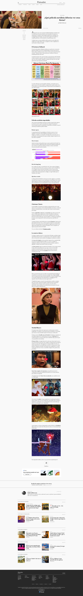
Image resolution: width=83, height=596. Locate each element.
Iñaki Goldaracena (63, 22)
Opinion (27, 557)
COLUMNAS (47, 577)
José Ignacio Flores (28, 561)
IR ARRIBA (63, 573)
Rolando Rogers (28, 509)
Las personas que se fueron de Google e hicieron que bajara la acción (57, 519)
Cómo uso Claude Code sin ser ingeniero (33, 559)
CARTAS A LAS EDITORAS (47, 578)
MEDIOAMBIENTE (27, 577)
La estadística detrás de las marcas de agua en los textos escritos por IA (33, 519)
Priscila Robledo (52, 508)
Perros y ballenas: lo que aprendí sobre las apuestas (56, 559)
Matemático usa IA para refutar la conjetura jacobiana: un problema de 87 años (33, 534)
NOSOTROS (54, 580)
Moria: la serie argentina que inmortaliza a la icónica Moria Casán (33, 547)
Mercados (51, 504)
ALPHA (18, 579)
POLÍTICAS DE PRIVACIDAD (54, 582)
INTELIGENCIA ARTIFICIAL (33, 578)
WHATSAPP (24, 36)
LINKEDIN (24, 39)
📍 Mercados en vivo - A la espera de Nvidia (56, 506)
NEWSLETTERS (54, 579)
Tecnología (25, 4)
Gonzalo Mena (28, 521)
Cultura (33, 4)
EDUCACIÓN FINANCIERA (19, 577)
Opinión (37, 4)
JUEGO (41, 4)
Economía (20, 4)
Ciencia (29, 4)
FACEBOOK (24, 37)
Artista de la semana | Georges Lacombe (57, 546)
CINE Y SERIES (40, 577)
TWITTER (24, 38)
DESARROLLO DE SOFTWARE (34, 580)
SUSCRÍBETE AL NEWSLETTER (60, 4)
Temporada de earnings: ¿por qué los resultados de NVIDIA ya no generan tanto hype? (33, 506)
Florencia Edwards (52, 521)
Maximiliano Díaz (52, 561)
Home (18, 10)
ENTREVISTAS (54, 577)
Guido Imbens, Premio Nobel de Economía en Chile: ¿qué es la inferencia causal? (57, 534)
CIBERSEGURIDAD (34, 577)
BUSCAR (60, 2)
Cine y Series (23, 10)
